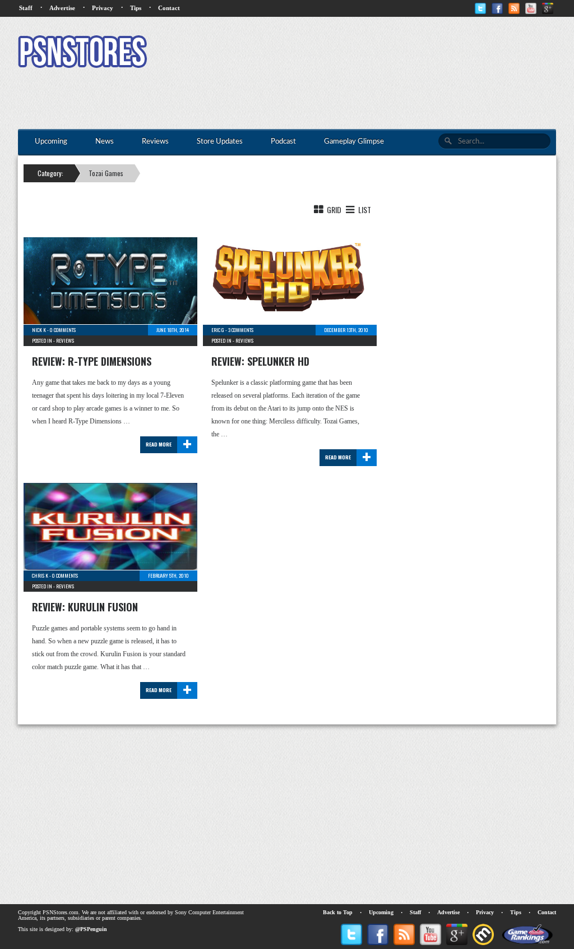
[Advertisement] (352, 53)
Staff (26, 7)
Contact (169, 7)
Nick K (39, 330)
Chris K (40, 575)
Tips (135, 7)
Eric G (217, 330)
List (364, 209)
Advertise (62, 7)
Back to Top (338, 912)
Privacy (102, 7)
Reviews (65, 340)
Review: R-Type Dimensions (91, 361)
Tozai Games (106, 173)
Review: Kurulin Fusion (85, 607)
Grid (333, 209)
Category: (50, 173)
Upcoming (381, 912)
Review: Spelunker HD (260, 361)
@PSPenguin (91, 929)
